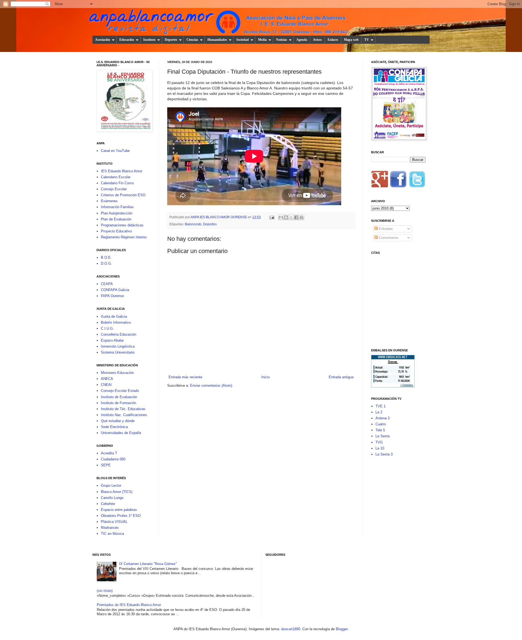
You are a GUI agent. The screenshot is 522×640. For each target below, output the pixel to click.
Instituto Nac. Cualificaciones (124, 415)
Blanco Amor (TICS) (116, 492)
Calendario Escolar (115, 177)
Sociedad (242, 40)
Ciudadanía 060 (113, 459)
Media (262, 40)
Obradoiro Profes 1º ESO (121, 516)
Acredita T (109, 453)
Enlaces (333, 40)
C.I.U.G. (107, 328)
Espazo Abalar (112, 340)
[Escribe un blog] (286, 217)
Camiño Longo (112, 498)
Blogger (341, 629)
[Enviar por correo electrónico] (281, 217)
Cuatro (380, 424)
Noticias (281, 40)
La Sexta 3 (384, 454)
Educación (126, 40)
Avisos (317, 40)
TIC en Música (112, 534)
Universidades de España (121, 433)
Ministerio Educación (117, 373)
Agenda (301, 40)
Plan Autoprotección (116, 213)
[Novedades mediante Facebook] (398, 181)
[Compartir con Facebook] (296, 217)
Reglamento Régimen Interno (124, 237)
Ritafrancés (110, 528)
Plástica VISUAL (114, 522)
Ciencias (192, 40)
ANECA (107, 379)
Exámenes (109, 201)
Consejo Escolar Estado (120, 391)
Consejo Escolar (114, 189)
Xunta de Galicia (114, 316)
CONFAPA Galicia (115, 290)
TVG (379, 442)
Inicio (265, 377)
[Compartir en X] (291, 217)
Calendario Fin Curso (117, 183)
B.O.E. (106, 257)
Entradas (385, 229)
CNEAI (106, 385)
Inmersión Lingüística (118, 346)
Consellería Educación (118, 334)
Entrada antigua (341, 377)
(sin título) (105, 591)
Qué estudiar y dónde (118, 421)
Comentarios (388, 238)
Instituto (149, 40)
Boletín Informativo (116, 322)
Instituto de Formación (118, 403)
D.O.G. (106, 263)
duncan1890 (290, 629)
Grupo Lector (111, 485)
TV (366, 40)
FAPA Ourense (112, 296)
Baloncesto (193, 224)
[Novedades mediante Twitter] (416, 181)
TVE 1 (380, 406)
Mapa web (351, 40)
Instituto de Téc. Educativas (123, 409)
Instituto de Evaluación (119, 397)
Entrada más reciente (185, 377)
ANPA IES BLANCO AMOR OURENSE (219, 217)
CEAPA (107, 284)
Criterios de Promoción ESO (123, 195)
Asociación (102, 40)
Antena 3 (382, 418)
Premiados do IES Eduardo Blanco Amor (129, 605)
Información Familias (117, 207)
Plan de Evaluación (116, 219)
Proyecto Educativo (116, 231)
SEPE (106, 465)
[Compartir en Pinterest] (301, 217)
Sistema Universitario (118, 352)
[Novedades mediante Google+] (380, 181)
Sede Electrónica (114, 427)
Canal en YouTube (115, 151)
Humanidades (217, 40)
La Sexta (382, 436)
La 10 (379, 448)
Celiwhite (108, 504)
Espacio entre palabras (119, 510)
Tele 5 (380, 430)
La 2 (378, 412)
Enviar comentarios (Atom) (211, 385)
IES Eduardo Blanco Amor (121, 171)
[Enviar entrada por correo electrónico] (271, 217)
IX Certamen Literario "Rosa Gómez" (148, 564)
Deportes (171, 40)
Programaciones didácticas (122, 225)
